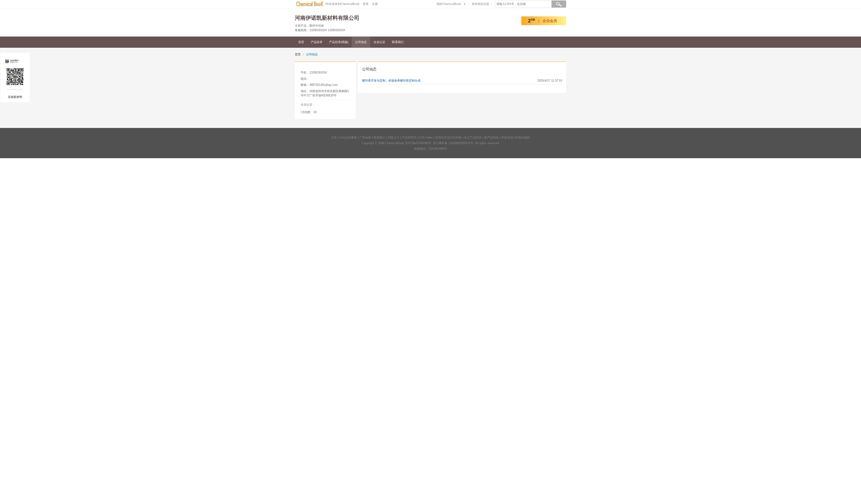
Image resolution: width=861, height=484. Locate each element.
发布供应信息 (480, 4)
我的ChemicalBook (449, 4)
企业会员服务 (348, 137)
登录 (366, 4)
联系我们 (398, 42)
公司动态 (361, 42)
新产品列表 (491, 137)
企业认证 (379, 42)
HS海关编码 (522, 137)
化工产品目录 (473, 137)
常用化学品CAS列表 (448, 137)
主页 (334, 137)
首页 (301, 42)
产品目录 (316, 42)
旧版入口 (393, 137)
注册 (375, 4)
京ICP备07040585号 (418, 143)
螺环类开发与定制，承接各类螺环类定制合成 (391, 80)
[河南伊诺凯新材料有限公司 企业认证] (324, 104)
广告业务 (365, 137)
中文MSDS (409, 137)
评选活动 (507, 137)
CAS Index (426, 137)
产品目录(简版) (338, 42)
